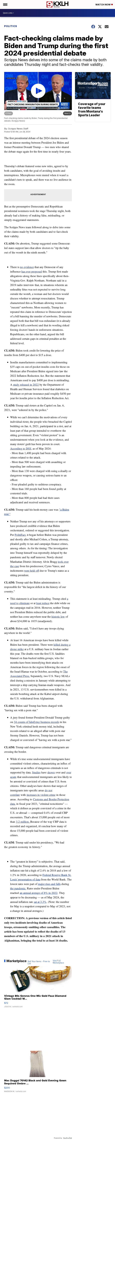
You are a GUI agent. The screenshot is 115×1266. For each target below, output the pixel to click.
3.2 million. (23, 821)
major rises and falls (49, 884)
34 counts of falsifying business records (36, 722)
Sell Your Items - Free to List (39, 962)
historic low (58, 616)
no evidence (27, 267)
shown (51, 772)
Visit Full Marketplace (58, 962)
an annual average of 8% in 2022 (39, 893)
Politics (10, 26)
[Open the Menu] (5, 4)
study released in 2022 (26, 384)
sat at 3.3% (40, 902)
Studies (36, 772)
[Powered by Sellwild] (67, 1138)
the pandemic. (18, 888)
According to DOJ (20, 448)
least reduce (42, 603)
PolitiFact (20, 535)
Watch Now (103, 4)
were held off (31, 570)
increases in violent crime (41, 795)
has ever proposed (31, 271)
